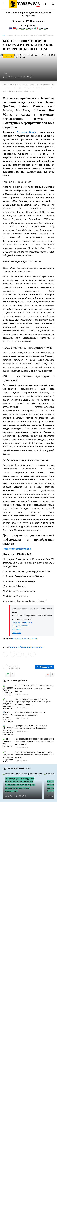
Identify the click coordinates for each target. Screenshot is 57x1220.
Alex (5, 74)
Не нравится (52, 674)
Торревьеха (26, 647)
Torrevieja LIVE (11, 35)
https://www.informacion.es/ (25, 638)
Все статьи (23, 35)
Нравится (12, 674)
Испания (38, 647)
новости (14, 647)
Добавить (14, 667)
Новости (32, 35)
